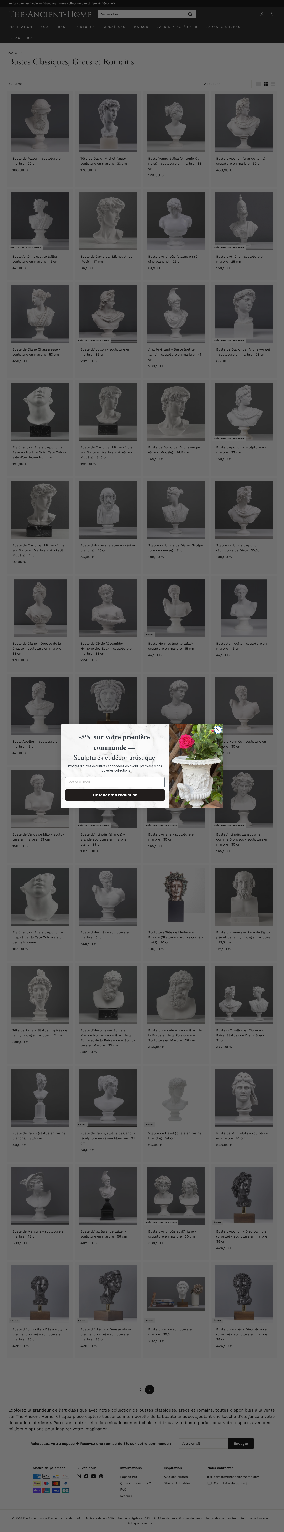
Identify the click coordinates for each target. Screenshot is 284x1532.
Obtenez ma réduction (115, 795)
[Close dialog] (217, 729)
